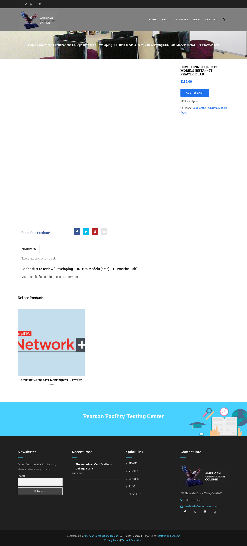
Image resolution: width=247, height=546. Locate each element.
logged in (45, 277)
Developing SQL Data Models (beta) (120, 45)
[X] (195, 513)
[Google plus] (35, 4)
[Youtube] (31, 4)
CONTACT (211, 19)
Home (32, 45)
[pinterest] (40, 4)
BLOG (196, 19)
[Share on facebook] (77, 231)
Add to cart (195, 92)
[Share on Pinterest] (95, 231)
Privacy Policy (112, 540)
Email (21, 476)
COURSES (182, 19)
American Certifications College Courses (66, 45)
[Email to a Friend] (104, 231)
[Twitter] (26, 4)
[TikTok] (215, 513)
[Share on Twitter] (86, 231)
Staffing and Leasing (168, 535)
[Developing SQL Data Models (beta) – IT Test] (51, 342)
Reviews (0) (29, 249)
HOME (153, 19)
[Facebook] (21, 4)
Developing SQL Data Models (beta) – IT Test (51, 380)
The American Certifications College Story (94, 466)
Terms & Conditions (132, 540)
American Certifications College (100, 535)
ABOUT (166, 19)
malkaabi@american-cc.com (202, 506)
